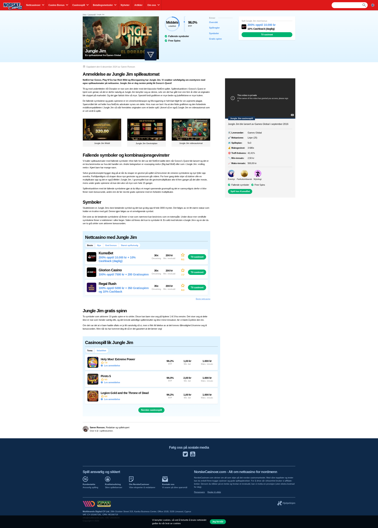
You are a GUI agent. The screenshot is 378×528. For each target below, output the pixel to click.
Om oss (151, 5)
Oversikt (213, 22)
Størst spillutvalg (129, 245)
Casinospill (78, 5)
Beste (90, 245)
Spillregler (214, 27)
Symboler (214, 33)
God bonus (111, 245)
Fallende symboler (240, 185)
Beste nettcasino (203, 299)
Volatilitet (101, 350)
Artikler (138, 5)
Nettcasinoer (33, 5)
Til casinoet (267, 34)
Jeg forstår (217, 521)
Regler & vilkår (214, 492)
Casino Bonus (56, 5)
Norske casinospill (151, 410)
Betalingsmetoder (103, 5)
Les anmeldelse (112, 365)
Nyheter (125, 5)
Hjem (84, 14)
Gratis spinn (215, 39)
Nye (99, 245)
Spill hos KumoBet (240, 191)
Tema (89, 350)
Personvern (199, 492)
